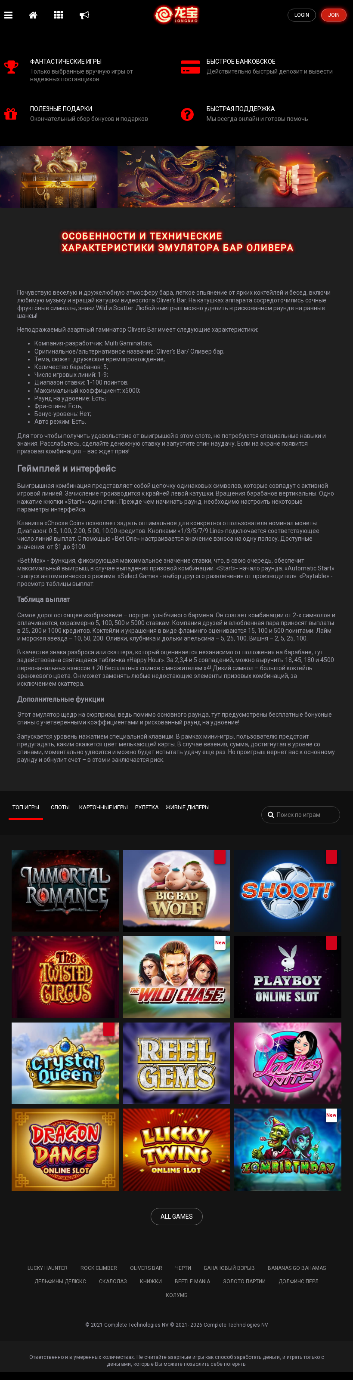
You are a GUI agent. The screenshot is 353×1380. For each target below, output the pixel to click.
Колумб (176, 1295)
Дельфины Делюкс (60, 1281)
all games (177, 1216)
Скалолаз (113, 1281)
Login (301, 15)
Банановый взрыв (229, 1268)
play (63, 898)
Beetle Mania (192, 1281)
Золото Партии (244, 1281)
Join (334, 15)
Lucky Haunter (48, 1268)
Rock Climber (99, 1268)
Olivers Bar (146, 1268)
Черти (183, 1268)
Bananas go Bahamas (297, 1268)
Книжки (151, 1281)
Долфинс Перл (299, 1281)
